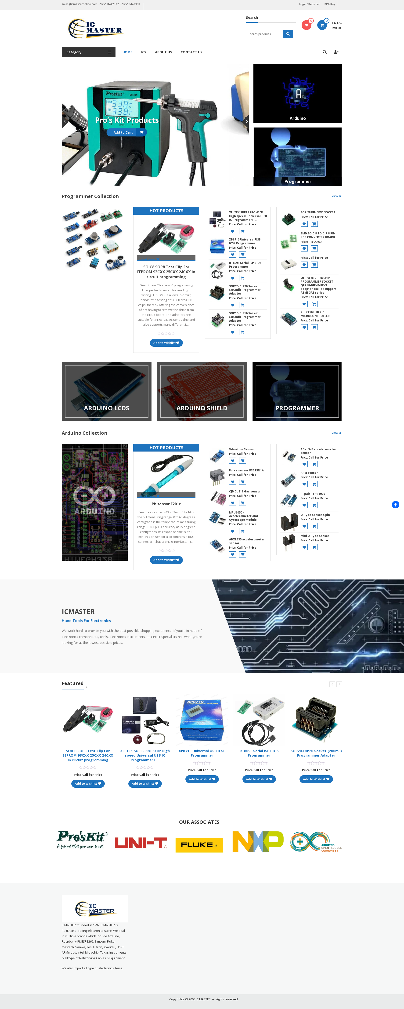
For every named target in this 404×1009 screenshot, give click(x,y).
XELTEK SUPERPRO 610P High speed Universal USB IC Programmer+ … (248, 216)
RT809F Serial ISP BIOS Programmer (245, 265)
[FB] (395, 504)
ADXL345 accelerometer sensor (318, 451)
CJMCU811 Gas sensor (245, 491)
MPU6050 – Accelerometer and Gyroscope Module (243, 516)
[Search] (288, 34)
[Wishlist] (306, 25)
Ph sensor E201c (166, 503)
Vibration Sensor (241, 449)
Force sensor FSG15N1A (246, 470)
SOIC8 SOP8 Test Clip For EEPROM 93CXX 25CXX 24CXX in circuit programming (166, 271)
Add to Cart (151, 132)
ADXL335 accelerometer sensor (247, 541)
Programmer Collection (90, 196)
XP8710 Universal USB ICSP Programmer (245, 241)
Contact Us (191, 52)
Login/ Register (309, 4)
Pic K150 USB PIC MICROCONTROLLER (315, 314)
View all (337, 196)
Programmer (297, 181)
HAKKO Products (155, 120)
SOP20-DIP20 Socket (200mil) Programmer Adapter (245, 289)
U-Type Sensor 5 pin (315, 515)
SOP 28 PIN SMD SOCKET (318, 212)
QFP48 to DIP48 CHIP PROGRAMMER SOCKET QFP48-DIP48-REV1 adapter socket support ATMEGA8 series (318, 285)
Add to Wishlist (164, 343)
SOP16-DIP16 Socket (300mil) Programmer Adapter (245, 316)
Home (127, 52)
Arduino (298, 118)
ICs (143, 52)
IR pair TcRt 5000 (313, 494)
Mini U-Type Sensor (315, 536)
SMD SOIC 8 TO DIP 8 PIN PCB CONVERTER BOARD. (318, 235)
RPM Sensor (309, 473)
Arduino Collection (84, 433)
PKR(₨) (330, 4)
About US (163, 52)
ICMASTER (78, 611)
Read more (147, 260)
